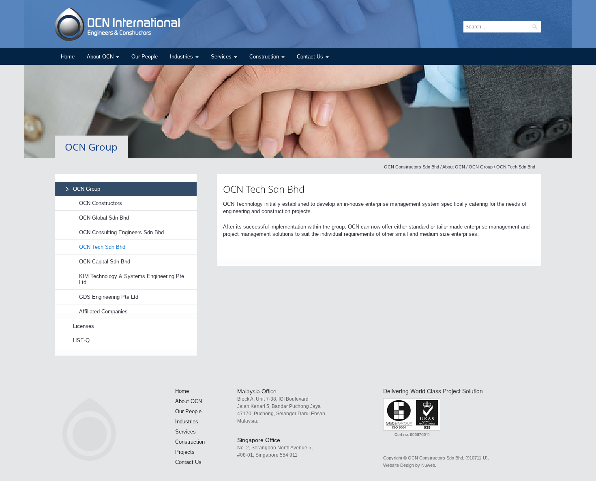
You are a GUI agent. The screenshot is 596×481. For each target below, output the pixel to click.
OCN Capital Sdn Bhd (104, 262)
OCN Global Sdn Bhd (104, 218)
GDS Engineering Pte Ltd (108, 297)
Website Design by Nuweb (409, 465)
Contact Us (311, 57)
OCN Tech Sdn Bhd (102, 247)
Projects (185, 452)
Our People (144, 57)
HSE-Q (81, 340)
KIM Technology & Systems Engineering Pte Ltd (131, 279)
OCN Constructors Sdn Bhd (411, 166)
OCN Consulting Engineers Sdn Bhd (121, 232)
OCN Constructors (100, 203)
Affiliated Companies (103, 311)
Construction (265, 57)
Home (68, 57)
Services (222, 57)
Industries (182, 57)
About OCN (101, 57)
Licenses (83, 326)
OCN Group (481, 166)
